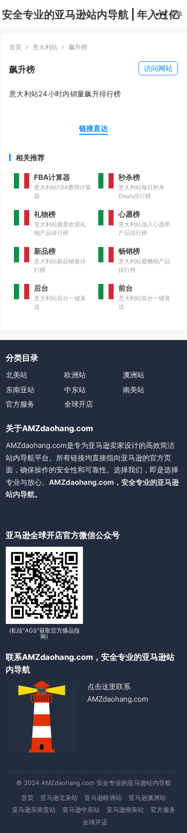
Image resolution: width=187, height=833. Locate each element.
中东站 (75, 389)
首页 (15, 47)
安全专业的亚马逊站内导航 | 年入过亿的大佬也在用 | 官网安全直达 (90, 28)
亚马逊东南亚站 (34, 809)
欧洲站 (75, 374)
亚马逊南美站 (125, 809)
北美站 (16, 374)
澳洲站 (133, 374)
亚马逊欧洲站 (103, 797)
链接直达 (93, 128)
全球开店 (78, 404)
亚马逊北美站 (59, 797)
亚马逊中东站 (81, 809)
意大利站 (45, 47)
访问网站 (158, 68)
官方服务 (20, 404)
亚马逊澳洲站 (147, 797)
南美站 (133, 389)
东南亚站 (20, 389)
